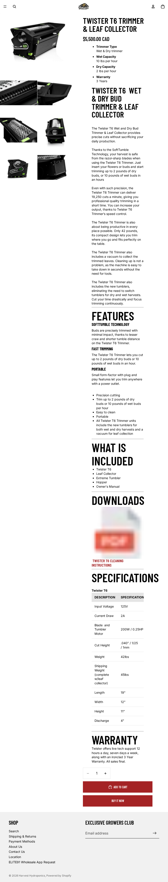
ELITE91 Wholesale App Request (32, 862)
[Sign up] (154, 833)
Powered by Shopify (58, 875)
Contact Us (17, 851)
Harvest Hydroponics (32, 875)
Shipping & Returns (22, 836)
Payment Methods (22, 841)
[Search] (14, 6)
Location (15, 857)
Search (14, 831)
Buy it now (118, 801)
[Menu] (5, 7)
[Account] (153, 6)
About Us (15, 846)
